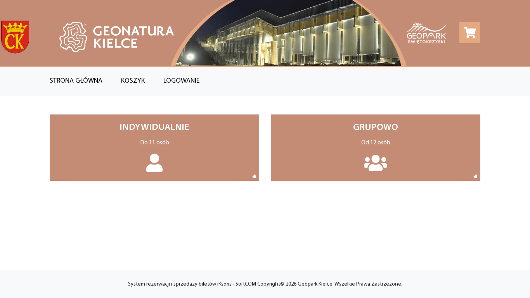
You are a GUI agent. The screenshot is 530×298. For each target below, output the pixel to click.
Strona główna (76, 81)
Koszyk (133, 81)
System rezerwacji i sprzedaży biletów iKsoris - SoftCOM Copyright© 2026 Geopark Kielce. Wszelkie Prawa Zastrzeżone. (265, 284)
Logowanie (181, 81)
